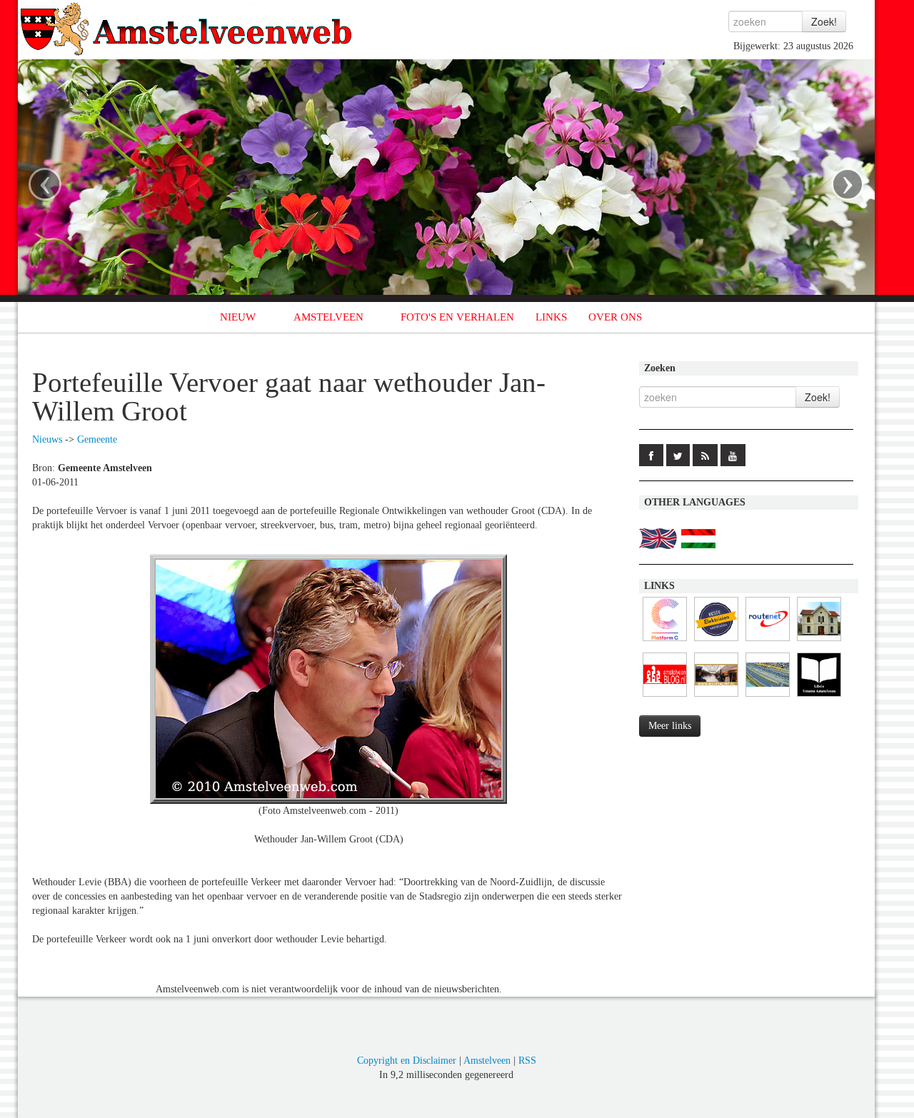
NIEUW (238, 317)
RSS (527, 1060)
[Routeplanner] (767, 641)
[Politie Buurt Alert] (716, 697)
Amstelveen (487, 1060)
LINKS (551, 317)
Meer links (669, 725)
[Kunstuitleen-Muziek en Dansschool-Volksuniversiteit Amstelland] (664, 641)
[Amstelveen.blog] (664, 697)
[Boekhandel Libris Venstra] (819, 697)
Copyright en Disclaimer (406, 1060)
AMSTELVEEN (328, 317)
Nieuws (47, 439)
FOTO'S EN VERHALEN (457, 317)
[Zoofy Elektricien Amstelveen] (716, 641)
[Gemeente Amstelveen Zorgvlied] (819, 641)
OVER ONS (615, 317)
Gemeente (97, 439)
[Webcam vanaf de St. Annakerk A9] (767, 697)
